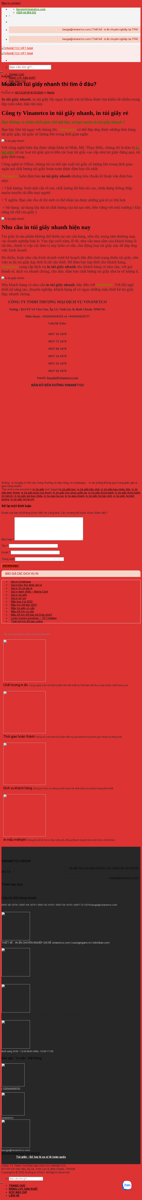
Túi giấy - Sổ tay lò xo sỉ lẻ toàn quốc (41, 1157)
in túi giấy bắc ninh (88, 489)
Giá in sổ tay (18, 598)
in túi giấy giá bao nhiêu (28, 496)
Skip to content (11, 3)
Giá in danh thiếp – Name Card (29, 591)
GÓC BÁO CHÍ (18, 1192)
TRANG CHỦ (16, 74)
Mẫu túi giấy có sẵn (23, 608)
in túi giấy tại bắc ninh (99, 496)
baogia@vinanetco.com (123, 878)
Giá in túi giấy (19, 595)
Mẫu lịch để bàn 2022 (24, 605)
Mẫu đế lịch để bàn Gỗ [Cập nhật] (31, 614)
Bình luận (7, 539)
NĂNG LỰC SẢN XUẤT (22, 78)
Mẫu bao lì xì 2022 (22, 601)
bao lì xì (6, 871)
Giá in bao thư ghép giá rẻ (26, 585)
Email (5, 552)
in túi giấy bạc (67, 489)
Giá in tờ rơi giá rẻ (21, 588)
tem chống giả (115, 868)
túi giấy (73, 868)
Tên (4, 545)
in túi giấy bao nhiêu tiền (115, 489)
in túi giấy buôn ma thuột (36, 492)
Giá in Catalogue (21, 581)
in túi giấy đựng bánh (101, 492)
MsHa (50, 92)
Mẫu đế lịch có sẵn (22, 611)
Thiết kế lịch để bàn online (27, 621)
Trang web (7, 559)
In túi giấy (6, 76)
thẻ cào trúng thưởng (92, 868)
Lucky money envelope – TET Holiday (34, 618)
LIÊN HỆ (14, 1195)
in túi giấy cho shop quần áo (70, 492)
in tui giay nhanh (74, 496)
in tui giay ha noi (54, 496)
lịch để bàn (131, 868)
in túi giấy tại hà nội (22, 499)
